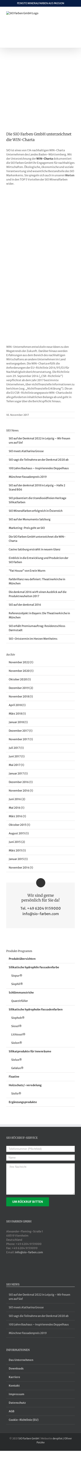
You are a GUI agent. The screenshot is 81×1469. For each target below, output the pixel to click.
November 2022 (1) (21, 662)
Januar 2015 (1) (18, 859)
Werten (69, 175)
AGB (11, 1411)
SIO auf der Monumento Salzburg (29, 519)
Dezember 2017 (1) (20, 731)
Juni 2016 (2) (17, 799)
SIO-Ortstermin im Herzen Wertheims (33, 639)
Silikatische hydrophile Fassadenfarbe (34, 967)
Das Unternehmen (21, 1360)
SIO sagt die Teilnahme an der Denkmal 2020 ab (39, 460)
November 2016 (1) (21, 790)
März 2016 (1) (17, 816)
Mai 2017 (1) (16, 765)
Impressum (16, 1394)
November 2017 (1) (21, 739)
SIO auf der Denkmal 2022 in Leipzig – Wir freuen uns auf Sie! (39, 1297)
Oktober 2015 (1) (19, 825)
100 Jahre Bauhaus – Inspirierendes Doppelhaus (39, 468)
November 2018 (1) (21, 696)
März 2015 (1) (17, 850)
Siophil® (17, 984)
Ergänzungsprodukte (23, 1102)
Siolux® (16, 1060)
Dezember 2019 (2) (21, 688)
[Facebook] (18, 1268)
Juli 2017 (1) (16, 748)
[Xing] (8, 1268)
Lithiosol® (18, 1034)
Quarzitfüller (19, 1001)
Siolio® (16, 1093)
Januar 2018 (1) (18, 722)
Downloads (16, 1368)
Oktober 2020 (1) (20, 679)
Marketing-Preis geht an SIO (27, 528)
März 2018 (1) (17, 713)
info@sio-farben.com (40, 914)
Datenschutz (17, 1403)
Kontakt (14, 1385)
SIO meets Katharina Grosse (26, 451)
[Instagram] (29, 1268)
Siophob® (18, 1018)
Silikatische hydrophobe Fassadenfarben (36, 1009)
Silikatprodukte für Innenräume (30, 1051)
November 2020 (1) (21, 671)
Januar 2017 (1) (18, 773)
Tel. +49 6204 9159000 (40, 908)
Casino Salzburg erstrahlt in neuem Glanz (34, 549)
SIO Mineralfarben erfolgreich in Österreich (36, 511)
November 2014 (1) (21, 867)
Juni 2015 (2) (17, 842)
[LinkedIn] (13, 1268)
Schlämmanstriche (21, 992)
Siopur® (16, 975)
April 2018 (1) (17, 705)
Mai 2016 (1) (16, 808)
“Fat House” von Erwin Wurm (27, 570)
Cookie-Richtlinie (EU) (23, 1420)
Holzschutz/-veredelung (25, 1085)
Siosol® (16, 1026)
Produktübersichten (22, 959)
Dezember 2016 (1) (21, 782)
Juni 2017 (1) (17, 756)
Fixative (14, 1076)
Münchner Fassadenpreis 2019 (28, 477)
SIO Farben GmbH (28, 1438)
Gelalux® (17, 1068)
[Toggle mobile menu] (73, 13)
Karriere (14, 1377)
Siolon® (16, 1043)
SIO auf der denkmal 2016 (25, 605)
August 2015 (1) (19, 833)
